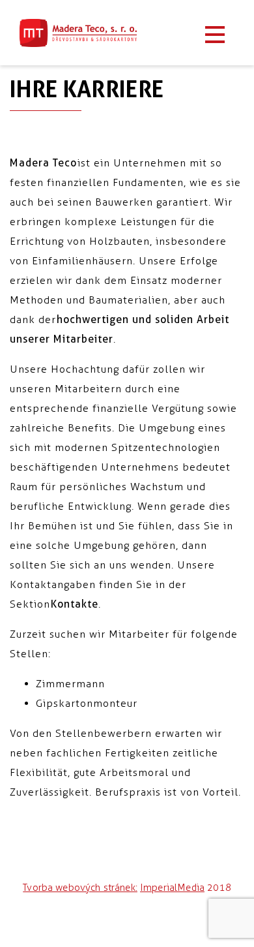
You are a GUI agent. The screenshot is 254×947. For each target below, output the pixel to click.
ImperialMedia (172, 887)
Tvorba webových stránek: (80, 887)
